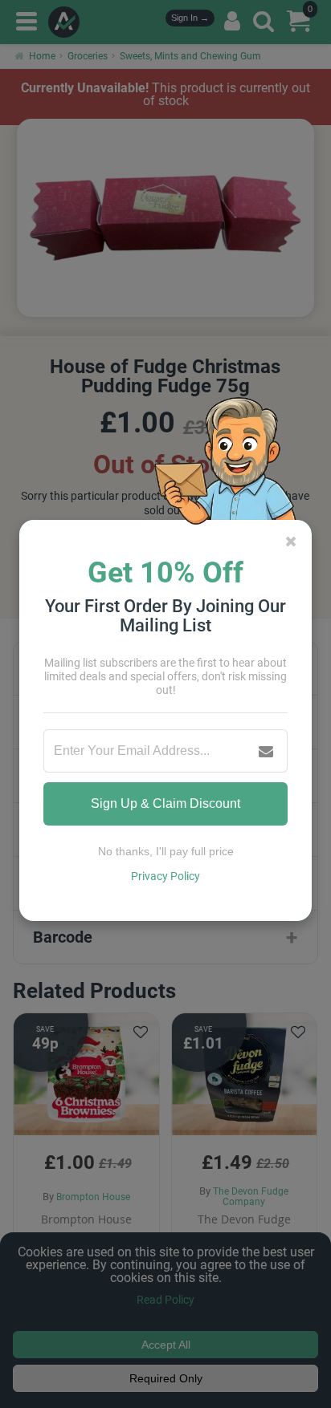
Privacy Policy (165, 876)
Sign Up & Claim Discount (165, 803)
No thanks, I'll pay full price (166, 851)
